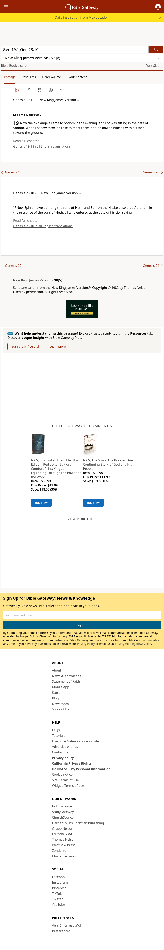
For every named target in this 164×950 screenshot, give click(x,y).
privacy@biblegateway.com (133, 644)
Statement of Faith (66, 681)
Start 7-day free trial (25, 346)
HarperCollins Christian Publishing (78, 823)
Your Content (78, 77)
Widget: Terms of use (68, 785)
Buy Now (41, 503)
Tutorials (58, 735)
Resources (29, 77)
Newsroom (60, 704)
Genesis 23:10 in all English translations (43, 226)
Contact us (60, 752)
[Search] (156, 49)
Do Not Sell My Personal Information (81, 769)
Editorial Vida (62, 834)
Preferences (61, 931)
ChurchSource (63, 817)
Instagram (60, 882)
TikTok (57, 893)
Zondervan (60, 850)
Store (56, 692)
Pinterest (59, 888)
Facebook (59, 877)
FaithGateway (62, 806)
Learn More (58, 346)
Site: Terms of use (65, 780)
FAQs (56, 730)
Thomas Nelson (64, 839)
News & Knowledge (66, 676)
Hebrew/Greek (52, 77)
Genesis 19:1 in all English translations (42, 146)
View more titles (82, 519)
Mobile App (60, 687)
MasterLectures (64, 856)
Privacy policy (63, 758)
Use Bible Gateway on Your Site (75, 741)
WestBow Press (63, 845)
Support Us (60, 709)
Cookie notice (62, 774)
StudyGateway (63, 812)
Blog (55, 698)
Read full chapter (26, 141)
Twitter (57, 899)
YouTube (58, 904)
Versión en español (66, 925)
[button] (158, 7)
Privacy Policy (86, 644)
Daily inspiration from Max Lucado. (81, 17)
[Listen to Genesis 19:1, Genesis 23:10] (62, 90)
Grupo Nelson (62, 828)
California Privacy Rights (71, 763)
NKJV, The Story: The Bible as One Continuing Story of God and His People (108, 464)
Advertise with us (65, 746)
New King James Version (32, 280)
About (56, 670)
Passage (9, 77)
